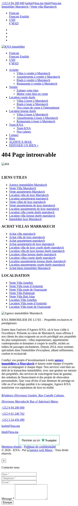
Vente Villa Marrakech (22, 188)
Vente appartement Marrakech (27, 191)
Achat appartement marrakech (27, 240)
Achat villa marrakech (22, 233)
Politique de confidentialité (40, 446)
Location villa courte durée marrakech (31, 212)
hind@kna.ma (52, 3)
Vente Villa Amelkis (21, 282)
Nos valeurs (24, 131)
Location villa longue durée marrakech (32, 215)
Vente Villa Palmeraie (22, 293)
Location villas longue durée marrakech (32, 254)
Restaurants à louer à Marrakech (36, 121)
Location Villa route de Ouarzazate (30, 306)
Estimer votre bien (27, 90)
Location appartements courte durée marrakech (37, 264)
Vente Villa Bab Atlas (22, 296)
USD (12, 20)
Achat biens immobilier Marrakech (30, 268)
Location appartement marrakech (28, 198)
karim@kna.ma (34, 3)
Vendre (13, 87)
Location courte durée (22, 97)
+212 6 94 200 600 (13, 3)
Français (14, 13)
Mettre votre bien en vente (32, 93)
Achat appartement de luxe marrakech (31, 244)
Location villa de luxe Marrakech (29, 195)
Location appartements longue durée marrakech (37, 261)
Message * (8, 498)
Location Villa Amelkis (23, 300)
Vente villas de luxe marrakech (27, 202)
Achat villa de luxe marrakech (27, 237)
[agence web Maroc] (40, 450)
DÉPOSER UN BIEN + (24, 145)
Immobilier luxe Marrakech (25, 219)
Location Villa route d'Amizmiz (28, 303)
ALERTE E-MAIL (20, 142)
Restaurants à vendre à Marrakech (37, 83)
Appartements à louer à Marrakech (37, 117)
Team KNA (16, 124)
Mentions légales (12, 446)
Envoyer (7, 502)
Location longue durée (22, 111)
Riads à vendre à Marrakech (33, 80)
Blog (12, 138)
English (24, 16)
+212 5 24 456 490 (13, 419)
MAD (15, 23)
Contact (13, 135)
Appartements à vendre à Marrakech (38, 76)
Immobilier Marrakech (15, 6)
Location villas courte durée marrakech (32, 257)
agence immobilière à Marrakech (32, 361)
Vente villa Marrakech (43, 6)
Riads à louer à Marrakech (32, 104)
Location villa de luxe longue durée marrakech (37, 251)
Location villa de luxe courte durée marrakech (36, 247)
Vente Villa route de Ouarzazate (28, 289)
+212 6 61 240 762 (13, 413)
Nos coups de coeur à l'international (38, 107)
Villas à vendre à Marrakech (33, 73)
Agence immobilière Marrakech (28, 184)
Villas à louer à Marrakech (32, 100)
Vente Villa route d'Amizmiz (26, 286)
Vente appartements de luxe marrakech (32, 205)
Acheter (14, 69)
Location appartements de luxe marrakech (34, 208)
